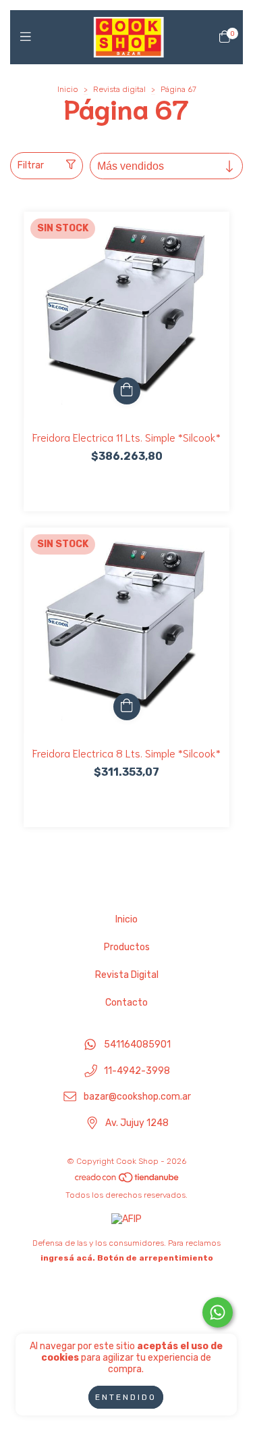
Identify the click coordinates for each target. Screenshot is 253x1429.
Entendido (126, 1397)
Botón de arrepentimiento (155, 1258)
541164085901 (137, 1044)
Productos (127, 947)
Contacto (126, 1002)
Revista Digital (127, 975)
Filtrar (31, 165)
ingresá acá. (67, 1258)
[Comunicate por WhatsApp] (217, 1312)
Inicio (67, 89)
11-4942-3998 (137, 1071)
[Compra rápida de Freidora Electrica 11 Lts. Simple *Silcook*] (126, 390)
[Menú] (28, 37)
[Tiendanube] (127, 1180)
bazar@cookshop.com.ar (137, 1097)
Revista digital (119, 89)
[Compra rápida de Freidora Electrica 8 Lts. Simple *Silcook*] (126, 706)
